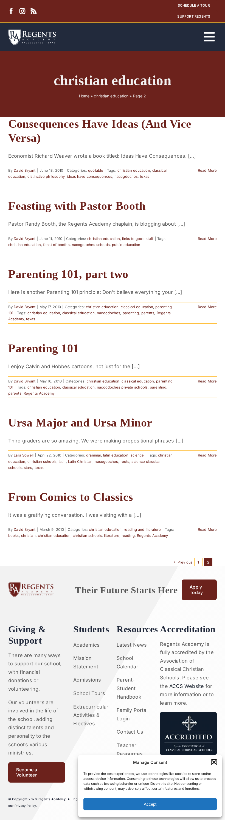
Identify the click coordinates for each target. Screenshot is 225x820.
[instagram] (22, 11)
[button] (214, 762)
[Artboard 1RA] (32, 32)
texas (144, 176)
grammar (93, 455)
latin (62, 461)
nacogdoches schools (91, 244)
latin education (115, 455)
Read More (207, 170)
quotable (95, 170)
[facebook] (11, 11)
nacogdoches (126, 176)
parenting (131, 313)
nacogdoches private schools (122, 387)
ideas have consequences (89, 176)
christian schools (42, 461)
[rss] (33, 11)
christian (28, 535)
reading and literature (142, 529)
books (13, 535)
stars (28, 467)
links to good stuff (137, 238)
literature (111, 535)
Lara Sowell (23, 455)
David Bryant (24, 170)
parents (147, 313)
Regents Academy (39, 393)
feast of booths (56, 244)
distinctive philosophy (45, 176)
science (137, 455)
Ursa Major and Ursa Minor (80, 422)
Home (84, 96)
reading (128, 535)
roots (125, 461)
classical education (137, 307)
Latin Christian (80, 461)
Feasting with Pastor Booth (76, 205)
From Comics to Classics (70, 496)
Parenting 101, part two (68, 273)
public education (126, 244)
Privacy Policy (25, 806)
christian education (111, 96)
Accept (150, 804)
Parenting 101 (43, 348)
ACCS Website (186, 686)
